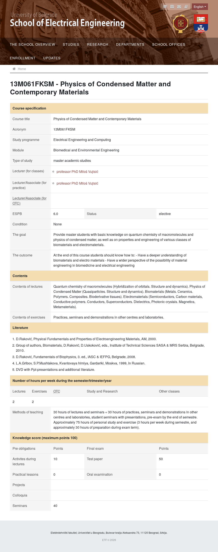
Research (97, 44)
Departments (130, 44)
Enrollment (23, 57)
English (199, 6)
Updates (52, 57)
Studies (71, 44)
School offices (168, 44)
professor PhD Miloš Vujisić (77, 171)
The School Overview (32, 44)
